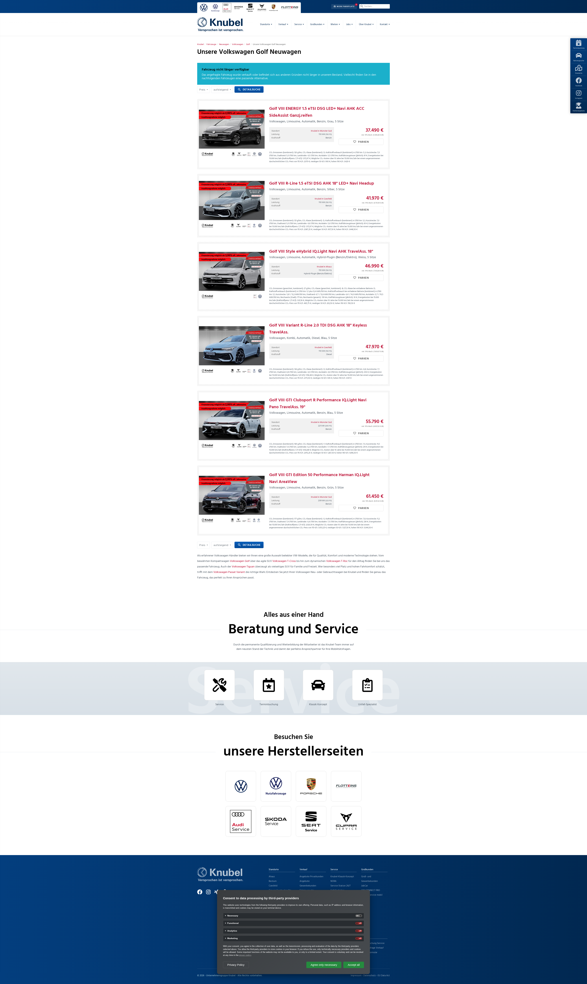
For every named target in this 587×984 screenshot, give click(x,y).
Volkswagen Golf (240, 561)
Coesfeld (273, 886)
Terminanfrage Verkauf (372, 948)
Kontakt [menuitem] (384, 24)
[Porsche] (311, 786)
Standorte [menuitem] (265, 24)
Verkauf (303, 869)
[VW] (240, 786)
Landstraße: (302, 155)
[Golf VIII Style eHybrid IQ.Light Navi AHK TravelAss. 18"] (232, 276)
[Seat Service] (311, 821)
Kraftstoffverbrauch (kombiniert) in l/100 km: (344, 152)
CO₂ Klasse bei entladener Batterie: (358, 288)
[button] (203, 89)
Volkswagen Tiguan (243, 566)
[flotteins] (346, 786)
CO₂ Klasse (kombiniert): (313, 152)
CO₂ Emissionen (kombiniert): (281, 152)
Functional (233, 923)
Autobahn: (323, 155)
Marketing (232, 938)
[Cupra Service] (346, 821)
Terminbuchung (578, 48)
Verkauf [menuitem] (282, 24)
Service (219, 704)
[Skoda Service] (276, 821)
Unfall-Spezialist (367, 704)
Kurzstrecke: (372, 152)
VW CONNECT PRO (370, 890)
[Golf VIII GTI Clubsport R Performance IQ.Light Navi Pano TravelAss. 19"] (232, 425)
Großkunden (367, 869)
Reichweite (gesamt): (312, 297)
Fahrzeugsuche (578, 60)
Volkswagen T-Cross (284, 561)
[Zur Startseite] (220, 878)
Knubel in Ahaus (324, 267)
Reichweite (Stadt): (289, 297)
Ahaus (272, 876)
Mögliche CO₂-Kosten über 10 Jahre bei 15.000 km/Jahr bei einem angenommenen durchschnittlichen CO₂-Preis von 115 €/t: (324, 160)
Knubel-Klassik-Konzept (342, 876)
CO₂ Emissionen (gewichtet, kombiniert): (286, 288)
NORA (333, 881)
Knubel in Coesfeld (323, 199)
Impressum (356, 975)
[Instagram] (210, 893)
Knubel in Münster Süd (321, 131)
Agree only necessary (324, 964)
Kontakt (365, 936)
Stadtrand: (281, 155)
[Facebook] (201, 893)
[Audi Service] (240, 821)
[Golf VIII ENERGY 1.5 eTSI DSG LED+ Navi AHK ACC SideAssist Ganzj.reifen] (232, 134)
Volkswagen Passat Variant (229, 572)
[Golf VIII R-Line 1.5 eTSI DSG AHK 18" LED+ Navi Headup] (232, 205)
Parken (363, 142)
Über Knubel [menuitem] (365, 24)
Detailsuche (249, 89)
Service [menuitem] (298, 24)
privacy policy (245, 955)
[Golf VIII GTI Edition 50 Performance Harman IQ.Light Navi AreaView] (232, 500)
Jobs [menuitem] (348, 24)
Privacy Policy (235, 964)
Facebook (578, 85)
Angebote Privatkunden (311, 876)
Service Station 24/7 (340, 886)
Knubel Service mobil (371, 895)
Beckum (273, 881)
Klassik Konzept (318, 704)
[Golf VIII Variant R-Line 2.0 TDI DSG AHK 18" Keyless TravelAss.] (232, 350)
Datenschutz (369, 975)
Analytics (232, 931)
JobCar (364, 886)
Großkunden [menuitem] (316, 24)
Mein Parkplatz (345, 6)
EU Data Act (384, 975)
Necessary (232, 916)
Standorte (578, 73)
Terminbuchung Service (372, 943)
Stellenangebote (579, 111)
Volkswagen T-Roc (337, 561)
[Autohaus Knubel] (220, 24)
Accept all (354, 964)
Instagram (578, 98)
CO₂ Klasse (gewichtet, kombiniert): (326, 288)
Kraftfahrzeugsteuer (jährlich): (351, 155)
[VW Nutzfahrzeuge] (276, 786)
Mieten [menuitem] (334, 24)
